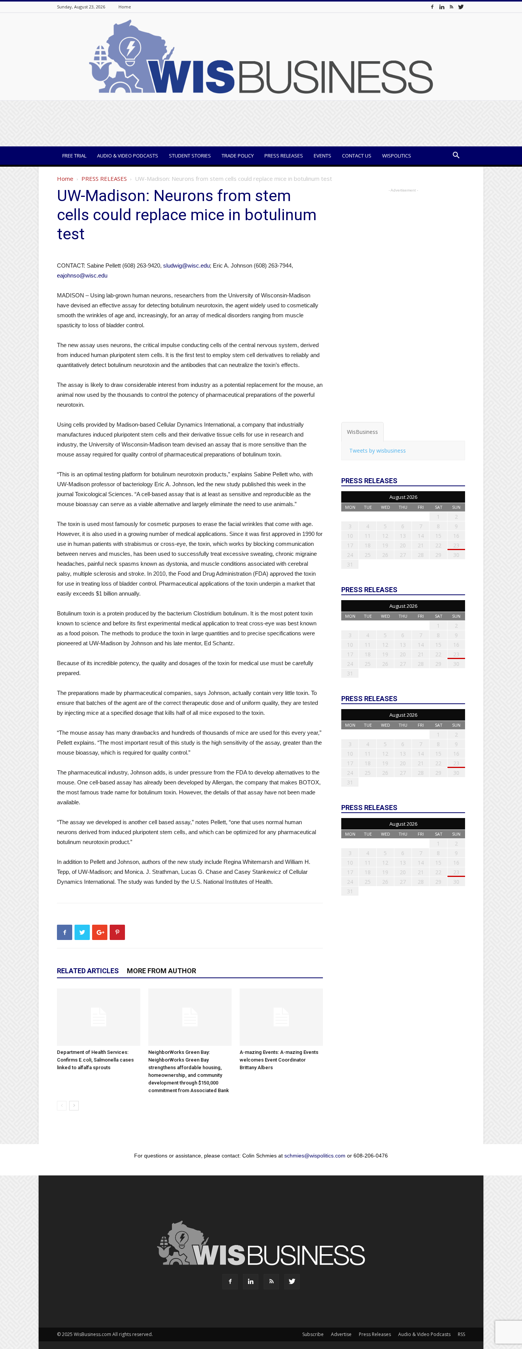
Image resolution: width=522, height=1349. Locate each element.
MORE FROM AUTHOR (161, 971)
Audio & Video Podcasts (127, 155)
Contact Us (356, 155)
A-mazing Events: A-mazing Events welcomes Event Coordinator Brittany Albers (279, 1059)
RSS (461, 1334)
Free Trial (74, 155)
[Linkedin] (442, 7)
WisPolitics (396, 155)
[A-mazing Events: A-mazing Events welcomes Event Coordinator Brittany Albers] (281, 1017)
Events (322, 155)
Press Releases (283, 155)
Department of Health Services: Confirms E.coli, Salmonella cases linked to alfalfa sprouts (95, 1059)
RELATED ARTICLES (88, 971)
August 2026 (403, 496)
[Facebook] (432, 7)
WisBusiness (362, 431)
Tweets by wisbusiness (377, 450)
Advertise (341, 1334)
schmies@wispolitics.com (314, 1156)
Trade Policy (238, 155)
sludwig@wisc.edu (186, 265)
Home (124, 7)
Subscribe (313, 1334)
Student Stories (190, 155)
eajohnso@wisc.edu (82, 275)
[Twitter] (461, 7)
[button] (456, 156)
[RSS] (451, 7)
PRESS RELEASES (104, 178)
